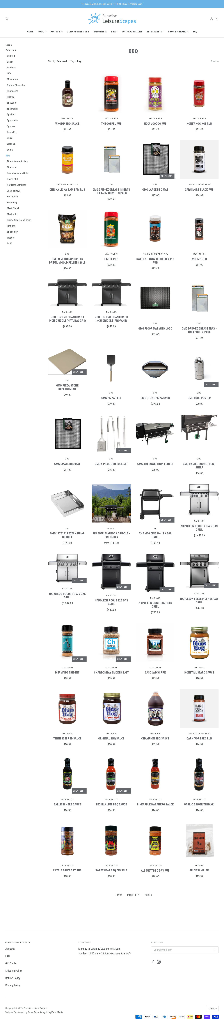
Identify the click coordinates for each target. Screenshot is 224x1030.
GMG (111, 184)
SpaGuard (11, 102)
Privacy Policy (12, 985)
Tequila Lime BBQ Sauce (111, 804)
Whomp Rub (199, 259)
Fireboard (11, 167)
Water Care (10, 50)
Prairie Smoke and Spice (155, 254)
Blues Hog (199, 667)
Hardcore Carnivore (199, 184)
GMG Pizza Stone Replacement (67, 387)
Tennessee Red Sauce (67, 738)
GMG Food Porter (199, 398)
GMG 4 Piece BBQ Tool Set (111, 464)
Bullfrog (11, 55)
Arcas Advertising (36, 1012)
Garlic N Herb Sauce (67, 804)
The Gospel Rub (111, 123)
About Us (10, 948)
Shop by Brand (177, 31)
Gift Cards (10, 963)
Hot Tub (56, 31)
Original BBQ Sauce (111, 738)
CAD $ (211, 1008)
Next (147, 894)
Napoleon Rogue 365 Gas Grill (155, 604)
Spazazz (11, 126)
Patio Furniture (132, 31)
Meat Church (111, 118)
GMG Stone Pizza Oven (155, 398)
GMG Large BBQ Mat (155, 189)
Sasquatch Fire (155, 672)
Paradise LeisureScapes (35, 1008)
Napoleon (67, 312)
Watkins (11, 143)
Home (30, 31)
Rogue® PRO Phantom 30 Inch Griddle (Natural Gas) (67, 318)
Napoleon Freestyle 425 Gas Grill (199, 600)
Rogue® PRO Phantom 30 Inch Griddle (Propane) (111, 318)
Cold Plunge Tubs (78, 31)
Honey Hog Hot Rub (199, 123)
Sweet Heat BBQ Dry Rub (111, 870)
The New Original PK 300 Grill (155, 535)
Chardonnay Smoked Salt (111, 672)
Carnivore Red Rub (199, 738)
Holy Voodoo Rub (155, 123)
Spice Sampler (199, 870)
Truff (9, 243)
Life (9, 73)
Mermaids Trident (67, 672)
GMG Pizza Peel (111, 398)
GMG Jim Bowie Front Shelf (155, 464)
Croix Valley (67, 799)
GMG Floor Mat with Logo (155, 328)
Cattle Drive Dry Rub (67, 870)
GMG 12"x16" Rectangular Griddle (67, 535)
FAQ (195, 31)
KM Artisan (12, 196)
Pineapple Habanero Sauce (155, 804)
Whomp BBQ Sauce (67, 123)
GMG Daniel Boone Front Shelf (199, 465)
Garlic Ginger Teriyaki (199, 804)
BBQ (113, 31)
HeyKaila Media (55, 1012)
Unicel (10, 138)
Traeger (111, 528)
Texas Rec (12, 132)
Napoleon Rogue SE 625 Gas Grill (67, 595)
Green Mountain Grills (17, 173)
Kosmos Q (12, 202)
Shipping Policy (13, 970)
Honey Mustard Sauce (199, 672)
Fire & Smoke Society (67, 184)
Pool (41, 31)
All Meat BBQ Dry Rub (155, 870)
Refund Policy (12, 978)
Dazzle (10, 61)
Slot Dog (11, 226)
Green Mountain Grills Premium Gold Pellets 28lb (67, 260)
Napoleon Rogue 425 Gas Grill (111, 602)
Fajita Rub (111, 259)
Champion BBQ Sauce (155, 738)
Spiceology (67, 667)
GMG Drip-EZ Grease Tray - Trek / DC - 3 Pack (199, 330)
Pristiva (10, 97)
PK (155, 528)
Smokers (99, 31)
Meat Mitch (67, 118)
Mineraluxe (12, 79)
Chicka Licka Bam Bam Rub (67, 189)
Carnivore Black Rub (199, 189)
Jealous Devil (13, 190)
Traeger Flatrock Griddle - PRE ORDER (111, 535)
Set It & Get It (155, 31)
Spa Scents (12, 120)
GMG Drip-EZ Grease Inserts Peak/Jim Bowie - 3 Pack (111, 191)
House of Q (12, 179)
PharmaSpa (12, 91)
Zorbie (10, 149)
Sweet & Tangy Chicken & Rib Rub (155, 260)
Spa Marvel (12, 108)
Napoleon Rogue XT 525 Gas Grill (199, 527)
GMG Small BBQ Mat (67, 464)
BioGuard (11, 67)
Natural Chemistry (16, 85)
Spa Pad (11, 114)
